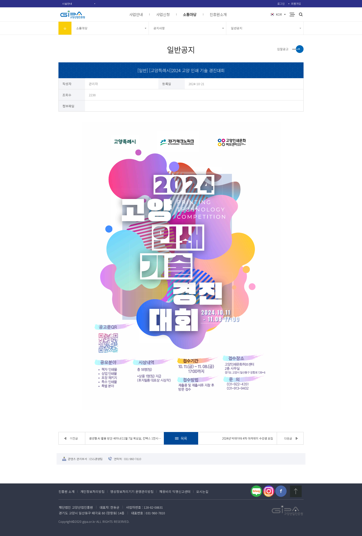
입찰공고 (282, 49)
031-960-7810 (132, 459)
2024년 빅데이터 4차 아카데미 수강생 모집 (247, 438)
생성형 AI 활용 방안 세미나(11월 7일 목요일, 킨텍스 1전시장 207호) (125, 438)
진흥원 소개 (66, 491)
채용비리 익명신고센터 (174, 491)
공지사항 (159, 28)
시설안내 (67, 3)
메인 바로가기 (64, 28)
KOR (279, 14)
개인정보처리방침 (92, 491)
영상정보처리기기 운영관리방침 (131, 491)
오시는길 (202, 491)
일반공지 (236, 28)
